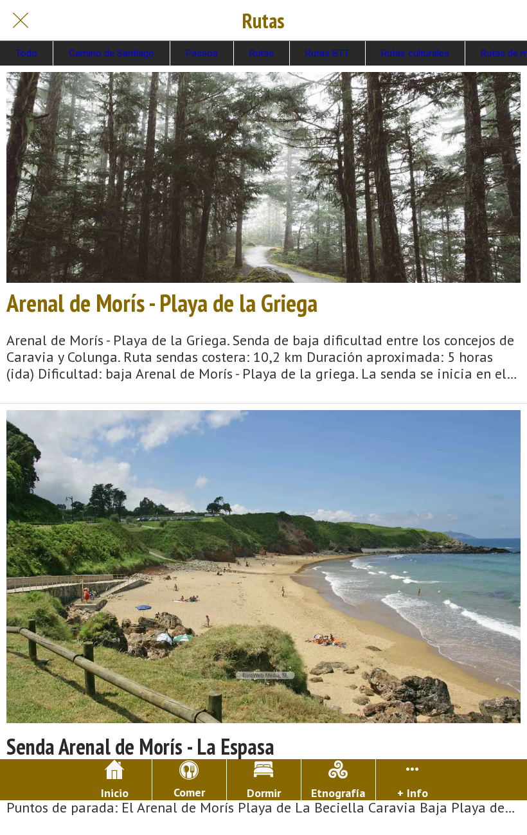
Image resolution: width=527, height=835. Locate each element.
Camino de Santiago (111, 53)
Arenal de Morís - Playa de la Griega (161, 303)
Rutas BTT (327, 53)
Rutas (261, 53)
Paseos (202, 53)
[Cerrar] (20, 20)
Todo (26, 53)
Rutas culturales (415, 53)
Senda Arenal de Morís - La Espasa (140, 746)
